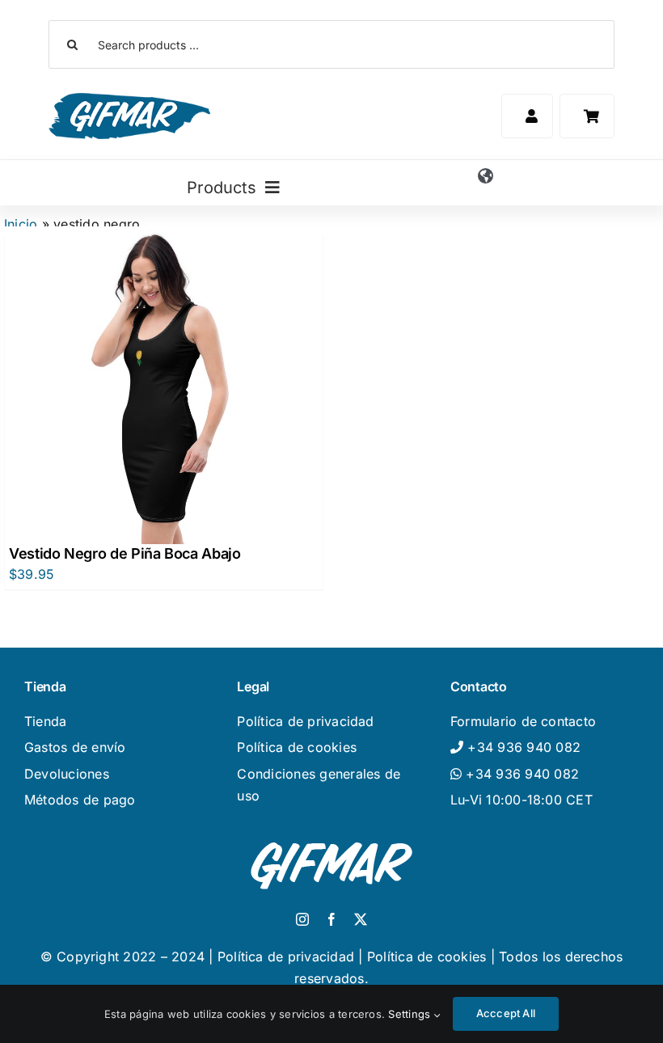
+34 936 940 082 (520, 774)
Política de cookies (297, 747)
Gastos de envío (75, 747)
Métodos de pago (80, 800)
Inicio (20, 224)
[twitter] (360, 919)
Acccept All (505, 1013)
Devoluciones (66, 774)
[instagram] (302, 919)
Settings (410, 1013)
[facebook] (331, 919)
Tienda (45, 721)
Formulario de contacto (523, 721)
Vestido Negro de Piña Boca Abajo (124, 553)
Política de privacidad (305, 721)
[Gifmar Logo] (129, 99)
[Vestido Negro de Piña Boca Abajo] (164, 385)
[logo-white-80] (331, 838)
